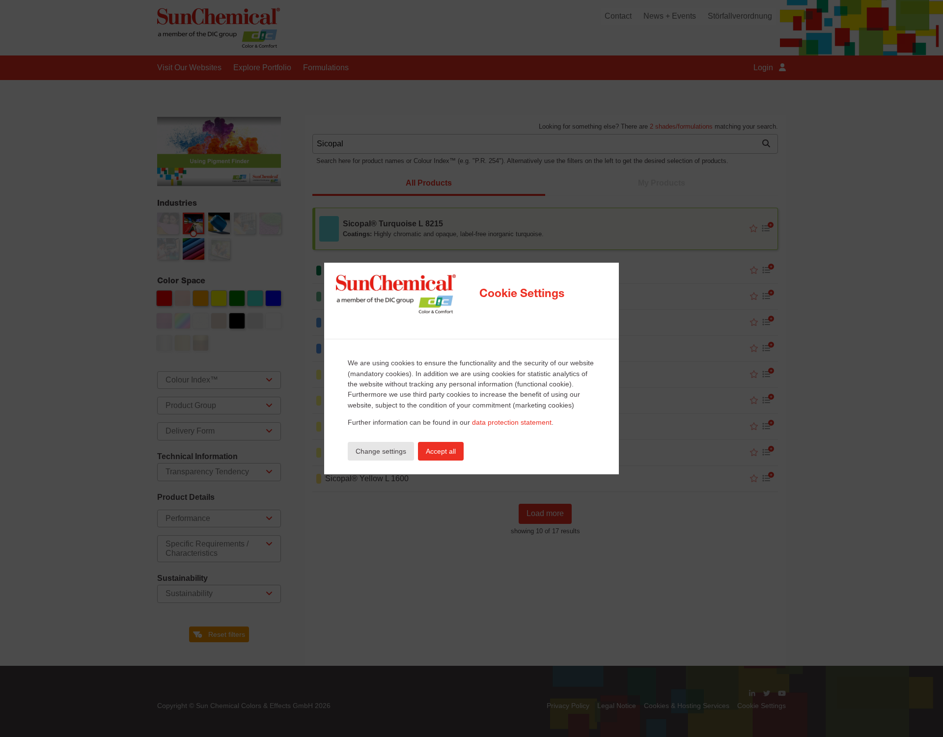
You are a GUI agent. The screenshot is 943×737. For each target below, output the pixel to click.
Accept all (441, 451)
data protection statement (512, 422)
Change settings (381, 451)
